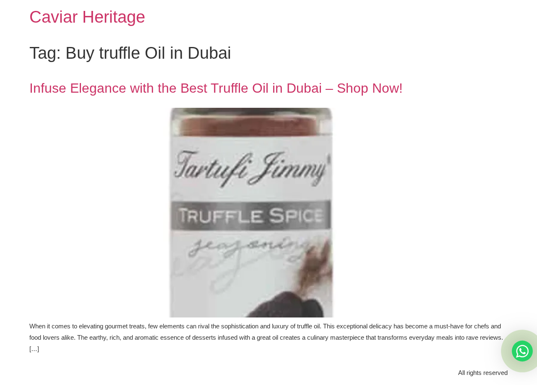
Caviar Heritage (87, 17)
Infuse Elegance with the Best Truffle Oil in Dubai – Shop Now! (216, 88)
